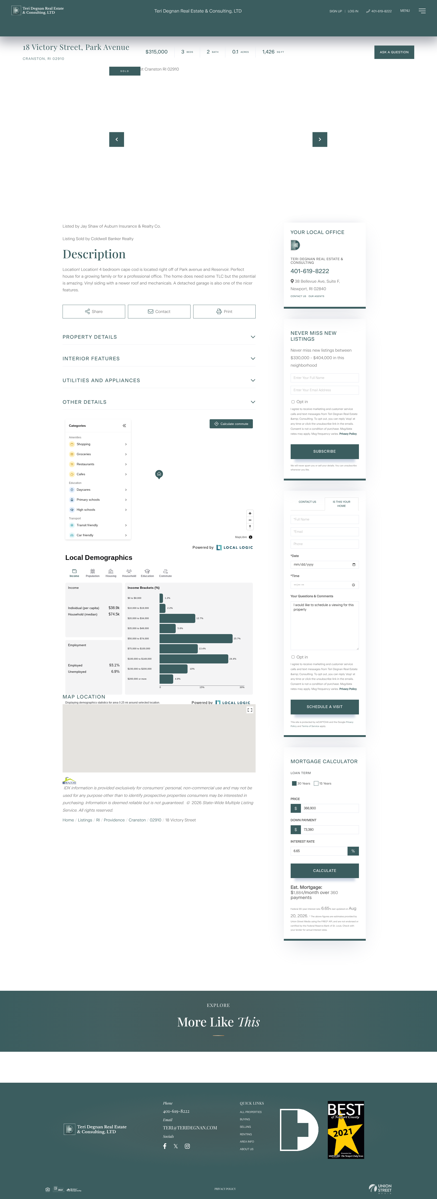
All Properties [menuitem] (251, 1112)
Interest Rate (303, 841)
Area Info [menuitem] (247, 1141)
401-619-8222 (381, 11)
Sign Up (336, 11)
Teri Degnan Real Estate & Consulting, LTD (198, 11)
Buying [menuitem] (245, 1119)
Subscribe (324, 451)
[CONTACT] (394, 52)
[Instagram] (187, 1146)
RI (98, 820)
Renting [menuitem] (246, 1134)
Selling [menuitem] (245, 1126)
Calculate (324, 871)
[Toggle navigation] (413, 11)
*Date (295, 556)
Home (68, 820)
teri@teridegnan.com (190, 1128)
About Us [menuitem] (247, 1149)
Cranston (137, 820)
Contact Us (298, 296)
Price (295, 799)
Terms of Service (310, 726)
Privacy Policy (348, 433)
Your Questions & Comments (312, 596)
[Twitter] (175, 1146)
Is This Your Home (341, 503)
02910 (155, 820)
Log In (353, 11)
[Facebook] (165, 1146)
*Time (295, 576)
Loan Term (301, 773)
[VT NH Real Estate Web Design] (380, 1189)
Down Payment (304, 820)
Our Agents (316, 296)
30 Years (303, 783)
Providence (114, 820)
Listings (85, 820)
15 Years (325, 783)
